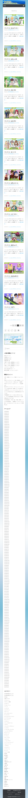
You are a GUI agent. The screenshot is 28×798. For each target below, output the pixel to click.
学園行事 (6, 765)
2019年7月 (6, 549)
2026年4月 (6, 418)
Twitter (9, 330)
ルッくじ (6, 750)
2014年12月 (6, 638)
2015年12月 (6, 618)
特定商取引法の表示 (17, 790)
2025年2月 (6, 440)
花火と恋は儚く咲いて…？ (9, 368)
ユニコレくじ (7, 747)
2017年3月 (6, 594)
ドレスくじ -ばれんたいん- (11, 183)
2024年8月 (6, 450)
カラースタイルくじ (8, 713)
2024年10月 (6, 447)
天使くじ (6, 760)
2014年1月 (6, 656)
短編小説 (6, 776)
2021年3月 (6, 516)
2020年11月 (6, 523)
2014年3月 (6, 653)
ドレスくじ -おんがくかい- (11, 28)
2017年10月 (6, 583)
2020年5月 (6, 533)
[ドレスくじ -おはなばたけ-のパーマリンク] (14, 267)
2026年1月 (6, 422)
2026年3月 (6, 419)
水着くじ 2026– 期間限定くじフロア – (12, 362)
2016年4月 (6, 612)
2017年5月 (6, 591)
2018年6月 (6, 570)
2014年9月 (6, 643)
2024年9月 (6, 448)
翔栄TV (5, 782)
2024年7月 (6, 452)
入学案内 (6, 757)
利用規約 (9, 790)
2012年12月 (6, 674)
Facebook (5, 330)
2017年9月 (6, 584)
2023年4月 (6, 476)
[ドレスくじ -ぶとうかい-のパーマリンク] (14, 205)
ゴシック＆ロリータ (8, 722)
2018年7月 (6, 568)
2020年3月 (6, 536)
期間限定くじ (7, 768)
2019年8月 (6, 547)
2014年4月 (6, 651)
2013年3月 (6, 670)
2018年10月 (6, 563)
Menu (5, 5)
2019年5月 (6, 552)
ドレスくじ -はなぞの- (10, 121)
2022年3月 (6, 497)
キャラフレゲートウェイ (9, 716)
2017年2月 (6, 596)
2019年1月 (6, 558)
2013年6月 (6, 667)
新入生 (5, 766)
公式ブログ (10, 794)
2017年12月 (6, 580)
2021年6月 (6, 512)
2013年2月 (6, 672)
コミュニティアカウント (9, 726)
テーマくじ (6, 735)
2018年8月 (6, 567)
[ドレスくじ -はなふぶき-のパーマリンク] (14, 51)
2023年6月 (6, 473)
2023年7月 (6, 471)
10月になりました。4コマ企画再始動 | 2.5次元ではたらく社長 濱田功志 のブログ (13, 396)
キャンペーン (7, 719)
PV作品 (5, 697)
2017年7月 (6, 588)
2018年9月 (6, 565)
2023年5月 (6, 474)
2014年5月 (6, 649)
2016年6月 (6, 609)
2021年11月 (6, 503)
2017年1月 (6, 597)
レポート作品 (7, 752)
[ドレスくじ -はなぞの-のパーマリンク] (14, 113)
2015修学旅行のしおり (9, 693)
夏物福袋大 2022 (7, 359)
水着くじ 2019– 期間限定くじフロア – (12, 365)
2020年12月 (6, 521)
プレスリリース (7, 744)
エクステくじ (7, 709)
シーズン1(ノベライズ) (9, 729)
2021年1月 (6, 520)
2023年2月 (6, 479)
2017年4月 (6, 593)
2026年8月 (6, 411)
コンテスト (6, 727)
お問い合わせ (17, 794)
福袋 (5, 778)
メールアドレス (18, 330)
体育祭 (5, 753)
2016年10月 (6, 602)
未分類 (5, 769)
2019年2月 (6, 557)
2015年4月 (6, 631)
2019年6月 (6, 550)
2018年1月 (6, 578)
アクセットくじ (7, 705)
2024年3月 (6, 458)
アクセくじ (6, 703)
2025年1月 (6, 442)
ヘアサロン (6, 745)
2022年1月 (6, 500)
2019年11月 (6, 542)
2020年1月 (6, 539)
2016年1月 (6, 617)
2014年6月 (6, 648)
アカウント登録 (7, 701)
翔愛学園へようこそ (8, 779)
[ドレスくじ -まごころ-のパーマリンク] (14, 143)
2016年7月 (6, 607)
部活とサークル (7, 355)
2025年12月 (6, 424)
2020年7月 (6, 529)
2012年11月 (6, 675)
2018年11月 (6, 562)
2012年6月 (6, 683)
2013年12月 (6, 657)
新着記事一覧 (7, 360)
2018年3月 (6, 575)
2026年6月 (6, 414)
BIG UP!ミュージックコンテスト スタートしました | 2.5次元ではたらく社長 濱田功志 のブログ (14, 392)
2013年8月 (6, 664)
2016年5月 (6, 610)
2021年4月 (6, 515)
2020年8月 (6, 528)
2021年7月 (6, 510)
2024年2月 (6, 460)
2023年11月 (6, 465)
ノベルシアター (7, 740)
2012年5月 (6, 685)
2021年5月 (6, 513)
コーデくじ (6, 721)
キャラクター (7, 714)
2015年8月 (6, 625)
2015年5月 (6, 630)
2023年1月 (6, 481)
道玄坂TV (6, 784)
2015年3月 (6, 633)
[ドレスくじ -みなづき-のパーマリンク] (14, 82)
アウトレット (7, 700)
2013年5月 (6, 669)
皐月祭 (5, 774)
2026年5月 (6, 416)
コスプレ (6, 724)
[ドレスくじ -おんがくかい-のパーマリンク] (14, 20)
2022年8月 (6, 489)
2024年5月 (6, 455)
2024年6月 (6, 453)
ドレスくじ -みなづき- (10, 90)
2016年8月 (6, 605)
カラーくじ (6, 711)
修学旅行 (6, 755)
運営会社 (19, 792)
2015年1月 (6, 636)
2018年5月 (6, 571)
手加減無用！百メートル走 (9, 395)
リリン (21, 377)
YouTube (15, 330)
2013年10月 (6, 661)
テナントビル (7, 737)
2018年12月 (6, 560)
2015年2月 (6, 635)
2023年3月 (6, 478)
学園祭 (5, 763)
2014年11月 (6, 640)
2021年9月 (6, 507)
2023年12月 (6, 463)
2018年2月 (6, 576)
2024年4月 (6, 456)
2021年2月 (6, 518)
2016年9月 (6, 604)
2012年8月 (6, 680)
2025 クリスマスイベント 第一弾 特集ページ (13, 380)
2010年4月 (6, 687)
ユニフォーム (7, 748)
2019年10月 (6, 544)
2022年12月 (6, 482)
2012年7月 (6, 682)
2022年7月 (6, 490)
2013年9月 (6, 662)
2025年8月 (6, 430)
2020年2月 (6, 537)
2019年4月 (6, 554)
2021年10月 (6, 505)
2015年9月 (6, 623)
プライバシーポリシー (11, 792)
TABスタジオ (7, 698)
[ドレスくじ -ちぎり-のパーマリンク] (14, 298)
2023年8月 (6, 469)
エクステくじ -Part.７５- (9, 367)
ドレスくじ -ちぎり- (9, 307)
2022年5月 (6, 494)
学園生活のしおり (7, 761)
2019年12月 (6, 541)
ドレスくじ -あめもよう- (10, 245)
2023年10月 (6, 466)
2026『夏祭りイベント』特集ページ (11, 377)
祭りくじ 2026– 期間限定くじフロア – (12, 363)
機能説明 (6, 771)
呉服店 (5, 758)
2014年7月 (6, 646)
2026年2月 (6, 421)
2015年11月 (6, 620)
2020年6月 (6, 531)
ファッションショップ (8, 742)
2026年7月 (6, 413)
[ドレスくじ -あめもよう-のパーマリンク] (14, 236)
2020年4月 (6, 534)
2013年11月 (6, 659)
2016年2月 (6, 615)
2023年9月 (6, 468)
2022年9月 (6, 487)
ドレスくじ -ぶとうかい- (10, 214)
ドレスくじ (19, 40)
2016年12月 (6, 599)
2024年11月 (6, 445)
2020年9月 (6, 526)
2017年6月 (6, 589)
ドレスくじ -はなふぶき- (10, 59)
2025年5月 (6, 435)
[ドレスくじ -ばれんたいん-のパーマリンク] (14, 174)
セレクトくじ (7, 732)
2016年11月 (6, 601)
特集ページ (6, 773)
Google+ (12, 330)
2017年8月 (6, 586)
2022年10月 (6, 486)
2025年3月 (6, 439)
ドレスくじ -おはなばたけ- (11, 276)
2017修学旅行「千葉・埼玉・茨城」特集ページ (13, 399)
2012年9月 (6, 678)
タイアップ (6, 734)
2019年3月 (6, 555)
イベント (6, 706)
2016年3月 (6, 614)
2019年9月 (6, 546)
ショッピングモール (12, 40)
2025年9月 (6, 429)
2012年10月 (6, 677)
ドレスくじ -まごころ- (10, 152)
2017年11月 (6, 581)
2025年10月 (6, 427)
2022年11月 (6, 484)
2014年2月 (6, 654)
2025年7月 (6, 432)
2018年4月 (6, 573)
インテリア (6, 708)
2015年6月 (6, 628)
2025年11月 (6, 426)
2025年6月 (6, 434)
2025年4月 (6, 437)
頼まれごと (6, 786)
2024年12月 (6, 443)
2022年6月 (6, 492)
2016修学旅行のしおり (9, 695)
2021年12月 (6, 502)
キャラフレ (7, 1)
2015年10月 (6, 622)
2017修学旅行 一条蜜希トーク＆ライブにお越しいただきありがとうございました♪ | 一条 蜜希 (14, 403)
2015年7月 (6, 627)
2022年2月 (6, 499)
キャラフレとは (7, 718)
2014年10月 (6, 641)
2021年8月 (6, 508)
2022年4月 (6, 495)
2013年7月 (6, 665)
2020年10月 (6, 524)
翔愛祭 (5, 781)
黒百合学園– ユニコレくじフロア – (11, 370)
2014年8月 (6, 644)
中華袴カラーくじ (7, 357)
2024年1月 (6, 461)
